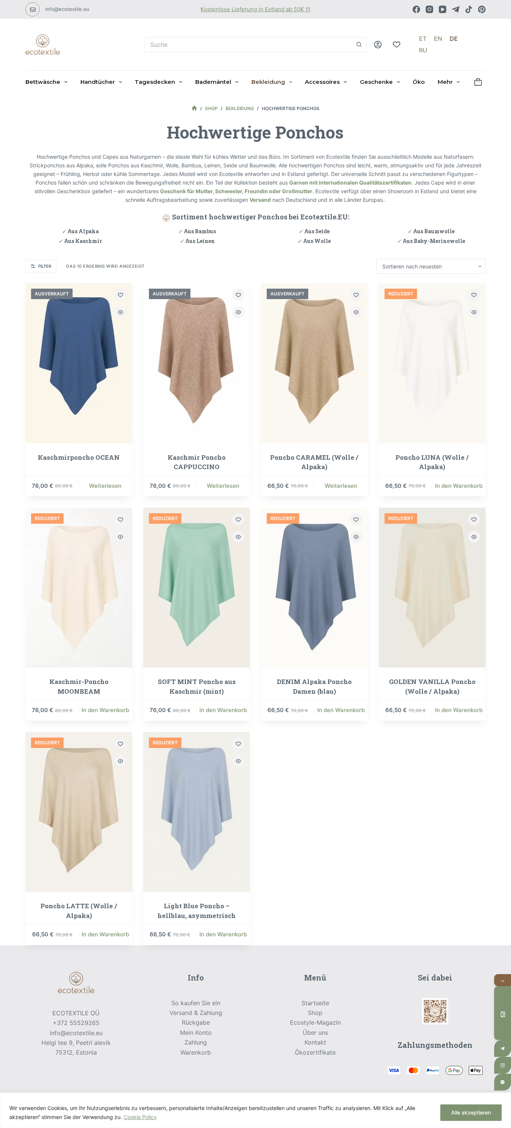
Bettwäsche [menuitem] (42, 81)
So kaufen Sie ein (195, 1003)
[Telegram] (455, 9)
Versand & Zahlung (195, 1012)
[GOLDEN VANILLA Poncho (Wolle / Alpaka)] (432, 588)
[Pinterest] (482, 9)
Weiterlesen (105, 485)
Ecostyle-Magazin (315, 1022)
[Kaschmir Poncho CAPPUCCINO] (196, 363)
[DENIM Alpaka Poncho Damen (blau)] (314, 588)
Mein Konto (196, 1032)
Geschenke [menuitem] (376, 81)
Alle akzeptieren (471, 1112)
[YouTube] (442, 9)
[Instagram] (429, 9)
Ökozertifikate (315, 1052)
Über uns (315, 1032)
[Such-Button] (359, 44)
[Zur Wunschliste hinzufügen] (120, 295)
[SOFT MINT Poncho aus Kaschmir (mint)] (196, 588)
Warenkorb (195, 1052)
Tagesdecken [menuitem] (155, 81)
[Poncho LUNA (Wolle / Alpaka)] (432, 363)
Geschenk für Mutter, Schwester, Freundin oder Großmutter (236, 191)
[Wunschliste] (396, 44)
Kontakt (315, 1042)
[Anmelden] (378, 44)
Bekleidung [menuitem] (268, 81)
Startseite (315, 1003)
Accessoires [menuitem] (322, 81)
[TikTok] (468, 9)
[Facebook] (416, 9)
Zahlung (195, 1042)
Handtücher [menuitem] (97, 81)
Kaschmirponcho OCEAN (79, 457)
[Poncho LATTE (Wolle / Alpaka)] (78, 812)
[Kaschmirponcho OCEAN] (78, 363)
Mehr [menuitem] (445, 81)
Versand (260, 200)
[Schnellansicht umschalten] (120, 312)
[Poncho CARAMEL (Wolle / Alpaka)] (314, 363)
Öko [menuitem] (419, 81)
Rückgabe (196, 1022)
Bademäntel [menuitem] (213, 81)
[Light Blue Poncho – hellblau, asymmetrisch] (196, 812)
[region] (255, 1110)
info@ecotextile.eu (67, 9)
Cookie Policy (140, 1117)
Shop (315, 1012)
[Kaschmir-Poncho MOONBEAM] (78, 588)
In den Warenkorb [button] (459, 485)
